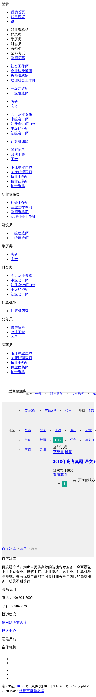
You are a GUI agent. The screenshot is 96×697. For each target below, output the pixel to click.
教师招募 (18, 58)
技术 (68, 410)
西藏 (28, 449)
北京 (43, 430)
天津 (88, 430)
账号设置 (18, 17)
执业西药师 (20, 181)
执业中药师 (20, 177)
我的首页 (18, 12)
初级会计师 (20, 133)
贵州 (43, 449)
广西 (58, 440)
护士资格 (18, 186)
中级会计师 (20, 119)
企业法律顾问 (21, 71)
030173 (20, 686)
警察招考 (18, 150)
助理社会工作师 (23, 80)
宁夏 (28, 440)
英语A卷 (50, 410)
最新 (68, 452)
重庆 (73, 430)
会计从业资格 (21, 114)
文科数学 (78, 393)
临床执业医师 (21, 167)
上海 (58, 430)
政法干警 (18, 154)
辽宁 (73, 440)
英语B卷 (30, 410)
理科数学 (56, 393)
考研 (14, 101)
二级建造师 (20, 93)
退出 (14, 21)
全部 (38, 393)
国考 (14, 159)
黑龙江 (90, 440)
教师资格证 (20, 75)
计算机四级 (20, 141)
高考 (14, 106)
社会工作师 (20, 66)
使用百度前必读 (31, 691)
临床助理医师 (21, 172)
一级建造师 (20, 88)
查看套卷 (60, 474)
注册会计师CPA (23, 124)
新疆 (43, 440)
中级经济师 (20, 128)
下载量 (58, 452)
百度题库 (9, 549)
